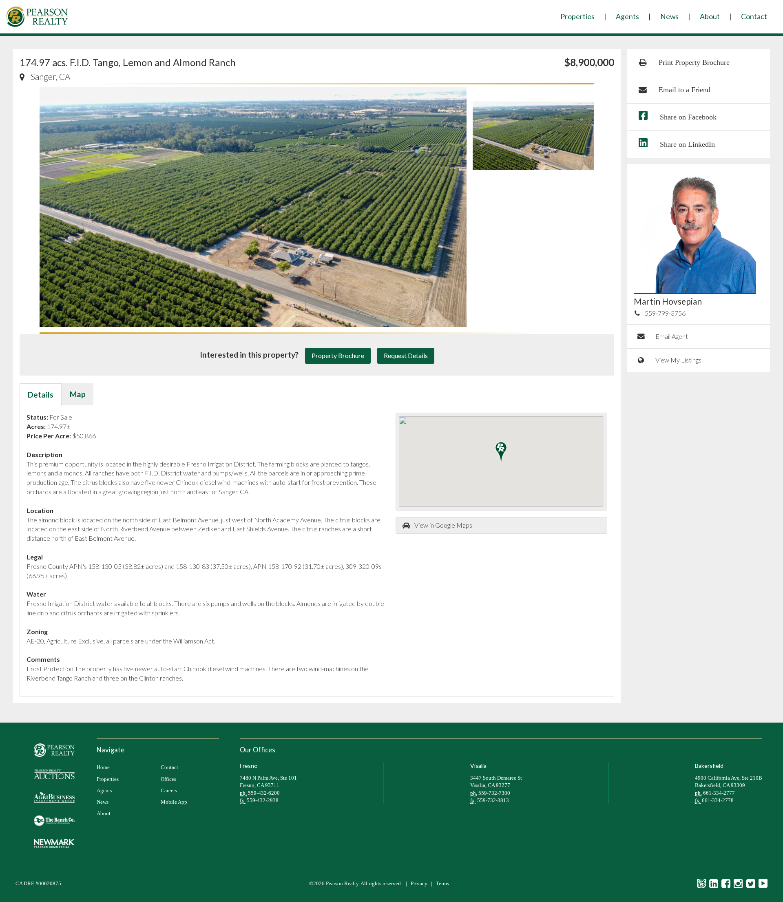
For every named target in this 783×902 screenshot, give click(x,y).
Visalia (478, 765)
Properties (577, 16)
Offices (168, 779)
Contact (754, 16)
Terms (442, 884)
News (669, 16)
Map (78, 394)
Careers (169, 791)
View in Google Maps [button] (443, 525)
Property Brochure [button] (338, 355)
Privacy (419, 884)
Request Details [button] (406, 355)
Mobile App (174, 802)
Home (103, 767)
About (710, 16)
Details (40, 394)
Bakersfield (709, 765)
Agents (627, 16)
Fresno (249, 765)
